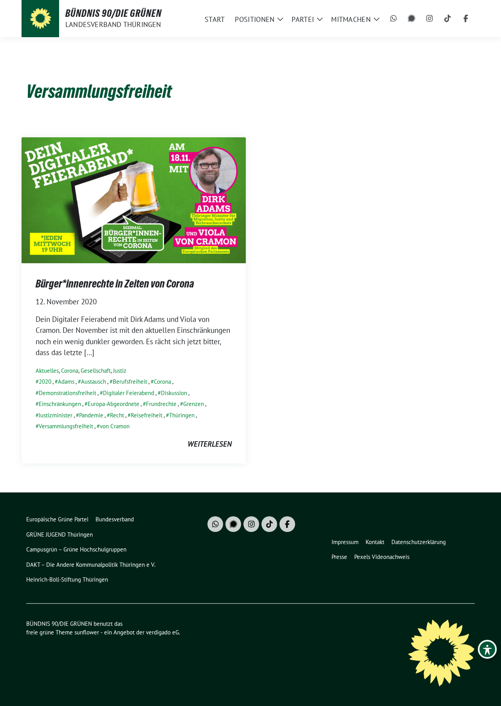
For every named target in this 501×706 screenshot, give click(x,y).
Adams (66, 381)
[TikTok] (448, 19)
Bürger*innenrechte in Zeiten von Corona (115, 283)
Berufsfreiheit (130, 381)
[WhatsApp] (394, 19)
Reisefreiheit (146, 415)
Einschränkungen (60, 404)
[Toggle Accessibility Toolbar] (487, 649)
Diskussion (174, 393)
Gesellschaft (96, 370)
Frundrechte (161, 404)
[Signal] (412, 19)
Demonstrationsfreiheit (67, 393)
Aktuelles (47, 370)
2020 (45, 381)
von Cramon (115, 426)
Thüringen (182, 415)
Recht (117, 415)
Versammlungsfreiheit (66, 426)
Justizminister (55, 415)
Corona (69, 370)
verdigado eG (162, 632)
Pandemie (91, 415)
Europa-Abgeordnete (113, 404)
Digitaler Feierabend (128, 393)
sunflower (86, 632)
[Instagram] (430, 19)
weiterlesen (209, 444)
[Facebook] (466, 19)
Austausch (93, 381)
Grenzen (193, 404)
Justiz (119, 370)
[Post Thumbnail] (134, 199)
